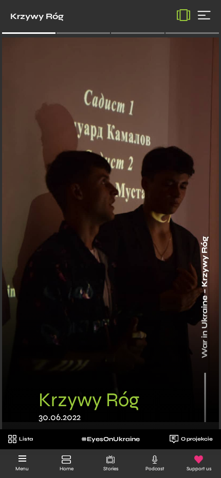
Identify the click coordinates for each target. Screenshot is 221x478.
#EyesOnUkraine (110, 439)
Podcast (154, 469)
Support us (199, 469)
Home (66, 469)
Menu (22, 469)
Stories (110, 469)
